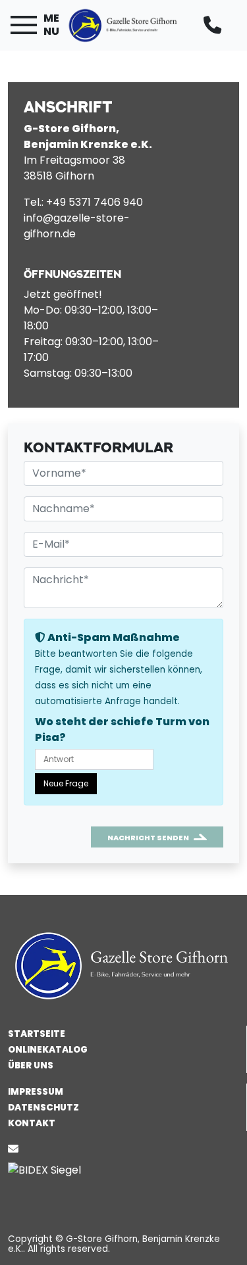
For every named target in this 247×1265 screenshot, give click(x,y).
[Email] (16, 1149)
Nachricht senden (148, 837)
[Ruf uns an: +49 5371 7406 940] (215, 25)
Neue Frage (65, 783)
